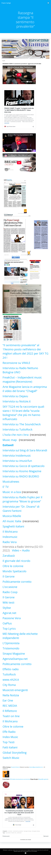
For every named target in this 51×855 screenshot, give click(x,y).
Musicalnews (11, 481)
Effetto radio (11, 669)
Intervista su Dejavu (15, 396)
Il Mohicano (10, 531)
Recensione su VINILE (16, 363)
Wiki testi (8, 602)
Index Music (10, 737)
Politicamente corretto (17, 581)
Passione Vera (12, 618)
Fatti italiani (10, 747)
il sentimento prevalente (18, 831)
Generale (10, 831)
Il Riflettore (10, 711)
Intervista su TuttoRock (17, 429)
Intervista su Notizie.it (17, 401)
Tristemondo (11, 648)
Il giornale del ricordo (16, 561)
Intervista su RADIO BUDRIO (21, 476)
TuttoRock (9, 674)
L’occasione (10, 587)
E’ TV (6, 487)
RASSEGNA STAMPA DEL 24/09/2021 (14, 832)
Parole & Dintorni (15, 767)
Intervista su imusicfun (17, 461)
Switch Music (11, 758)
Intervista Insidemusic (17, 455)
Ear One (8, 700)
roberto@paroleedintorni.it (36, 767)
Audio (26, 550)
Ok (25, 853)
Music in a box (12, 492)
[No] (49, 851)
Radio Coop (10, 592)
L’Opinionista (11, 643)
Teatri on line (11, 716)
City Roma (9, 685)
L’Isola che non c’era (16, 435)
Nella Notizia (11, 695)
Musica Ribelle (12, 516)
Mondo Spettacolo (14, 571)
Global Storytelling (15, 752)
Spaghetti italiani (13, 526)
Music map (10, 440)
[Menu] (48, 3)
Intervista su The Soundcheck (22, 424)
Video (15, 550)
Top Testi (9, 742)
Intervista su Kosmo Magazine (22, 471)
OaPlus (7, 623)
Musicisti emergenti (16, 690)
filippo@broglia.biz (43, 779)
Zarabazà (9, 555)
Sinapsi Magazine (14, 653)
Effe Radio (9, 732)
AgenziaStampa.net (15, 659)
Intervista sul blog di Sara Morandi (25, 450)
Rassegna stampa (36, 831)
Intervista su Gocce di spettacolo (23, 466)
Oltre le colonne (13, 566)
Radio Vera (10, 542)
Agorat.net (9, 613)
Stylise (7, 608)
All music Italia (12, 521)
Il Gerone (9, 576)
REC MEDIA (10, 705)
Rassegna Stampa (27, 831)
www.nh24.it (11, 679)
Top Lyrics (9, 628)
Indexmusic (10, 537)
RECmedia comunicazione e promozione (20, 779)
